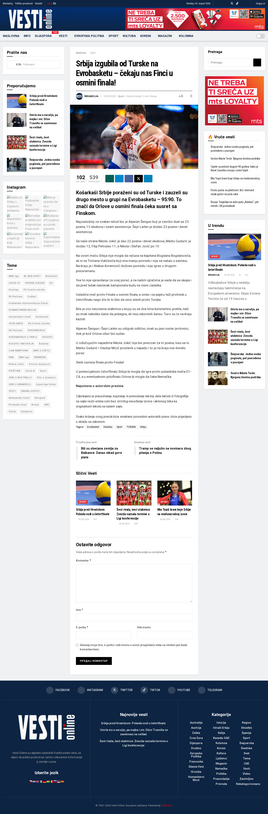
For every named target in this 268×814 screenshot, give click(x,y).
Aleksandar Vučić (19, 398)
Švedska (246, 748)
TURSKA (131, 427)
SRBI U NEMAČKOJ (20, 384)
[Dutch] (34, 781)
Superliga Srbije (46, 384)
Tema (246, 758)
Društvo (196, 748)
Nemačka (221, 768)
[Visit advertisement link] (195, 19)
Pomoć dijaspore (39, 364)
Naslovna (11, 36)
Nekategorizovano (248, 784)
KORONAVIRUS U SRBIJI (23, 337)
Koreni (145, 36)
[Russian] (55, 781)
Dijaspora (45, 35)
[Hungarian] (48, 781)
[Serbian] (59, 781)
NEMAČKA (40, 357)
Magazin (165, 36)
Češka (196, 732)
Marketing (8, 3)
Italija (221, 732)
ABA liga (14, 276)
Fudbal (32, 296)
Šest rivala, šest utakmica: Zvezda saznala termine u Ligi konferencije (133, 514)
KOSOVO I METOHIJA (21, 343)
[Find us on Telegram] (247, 3)
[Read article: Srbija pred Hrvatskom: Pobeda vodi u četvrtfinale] (93, 493)
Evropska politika (89, 36)
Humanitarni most (20, 317)
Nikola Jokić (16, 364)
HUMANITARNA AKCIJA (22, 310)
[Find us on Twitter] (232, 3)
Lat (48, 3)
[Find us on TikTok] (237, 3)
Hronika (196, 771)
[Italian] (52, 781)
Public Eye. (167, 805)
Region (246, 722)
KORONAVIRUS (36, 330)
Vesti (63, 36)
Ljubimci (221, 758)
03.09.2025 (110, 96)
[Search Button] (249, 36)
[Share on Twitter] (138, 178)
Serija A (30, 371)
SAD (46, 404)
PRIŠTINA (14, 371)
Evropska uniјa (17, 404)
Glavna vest (196, 766)
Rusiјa (35, 404)
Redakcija (91, 96)
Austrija (196, 727)
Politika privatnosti (24, 3)
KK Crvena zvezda (39, 323)
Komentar (83, 560)
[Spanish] (62, 781)
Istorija (221, 722)
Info (27, 36)
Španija (246, 732)
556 (176, 519)
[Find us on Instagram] (227, 3)
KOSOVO (47, 337)
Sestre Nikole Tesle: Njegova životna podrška (235, 158)
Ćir (54, 3)
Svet (246, 753)
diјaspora (26, 411)
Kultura (129, 36)
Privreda (221, 784)
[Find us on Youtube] (242, 3)
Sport (113, 36)
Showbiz (246, 727)
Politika (221, 773)
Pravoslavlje (221, 778)
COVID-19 (14, 283)
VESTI (12, 391)
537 (95, 519)
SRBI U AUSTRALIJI (20, 377)
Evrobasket (93, 427)
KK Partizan (16, 330)
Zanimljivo (246, 778)
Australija (51, 276)
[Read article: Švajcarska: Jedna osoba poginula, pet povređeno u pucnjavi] (16, 165)
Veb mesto (144, 627)
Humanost (42, 317)
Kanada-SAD (221, 738)
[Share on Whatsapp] (109, 178)
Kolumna (186, 36)
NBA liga (24, 357)
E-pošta (82, 627)
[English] (37, 781)
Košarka (108, 427)
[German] (44, 781)
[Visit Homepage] (30, 19)
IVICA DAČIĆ (16, 323)
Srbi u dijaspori (46, 377)
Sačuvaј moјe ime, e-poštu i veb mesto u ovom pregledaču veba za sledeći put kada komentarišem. (133, 647)
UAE (246, 763)
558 (135, 523)
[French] (41, 781)
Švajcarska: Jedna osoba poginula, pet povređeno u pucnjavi (44, 164)
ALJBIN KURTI (32, 276)
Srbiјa (143, 427)
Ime (79, 610)
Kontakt (38, 3)
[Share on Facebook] (129, 178)
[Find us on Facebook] (222, 3)
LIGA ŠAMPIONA (18, 350)
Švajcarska (246, 743)
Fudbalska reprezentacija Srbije (28, 303)
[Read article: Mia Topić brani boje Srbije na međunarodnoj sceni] (174, 493)
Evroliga (13, 289)
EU (51, 283)
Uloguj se (260, 3)
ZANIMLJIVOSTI (30, 391)
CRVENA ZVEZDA (35, 283)
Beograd (40, 398)
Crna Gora (196, 738)
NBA (11, 357)
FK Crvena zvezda (34, 289)
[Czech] (30, 781)
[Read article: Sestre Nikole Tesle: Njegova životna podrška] (218, 378)
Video (246, 773)
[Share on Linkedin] (148, 178)
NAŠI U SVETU (41, 350)
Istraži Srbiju (221, 727)
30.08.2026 (83, 519)
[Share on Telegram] (119, 178)
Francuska (196, 761)
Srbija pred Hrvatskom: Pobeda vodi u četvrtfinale (43, 100)
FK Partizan (16, 296)
